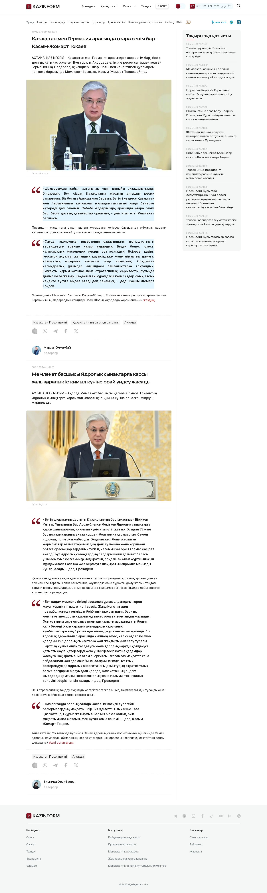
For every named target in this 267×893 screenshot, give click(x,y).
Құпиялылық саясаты (122, 844)
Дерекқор (98, 22)
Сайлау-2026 (173, 22)
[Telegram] (55, 331)
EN (210, 6)
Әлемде (31, 865)
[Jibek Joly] (220, 22)
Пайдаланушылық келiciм (124, 837)
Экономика (33, 858)
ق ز (224, 6)
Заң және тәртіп (78, 22)
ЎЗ (229, 6)
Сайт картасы (199, 837)
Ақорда (41, 22)
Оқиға (30, 837)
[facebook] (202, 816)
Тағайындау (57, 22)
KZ (192, 6)
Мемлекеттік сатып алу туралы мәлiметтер (137, 865)
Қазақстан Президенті (50, 322)
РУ (204, 6)
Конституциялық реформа (145, 22)
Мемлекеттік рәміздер (123, 851)
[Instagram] (35, 331)
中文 (216, 6)
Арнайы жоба (117, 22)
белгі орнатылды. (62, 742)
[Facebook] (66, 331)
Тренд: (30, 22)
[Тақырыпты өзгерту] (180, 6)
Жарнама (196, 851)
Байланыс (196, 844)
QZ (198, 6)
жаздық (149, 300)
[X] (76, 331)
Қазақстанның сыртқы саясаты (95, 322)
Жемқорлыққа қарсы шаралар (127, 858)
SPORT (162, 6)
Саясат (31, 844)
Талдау (146, 6)
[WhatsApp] (45, 331)
